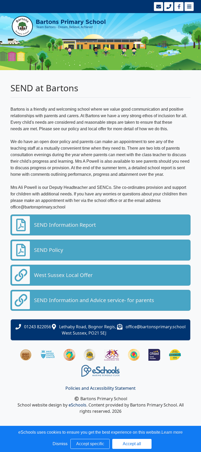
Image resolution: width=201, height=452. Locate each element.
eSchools (77, 405)
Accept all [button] (132, 444)
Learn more (172, 432)
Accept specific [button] (90, 444)
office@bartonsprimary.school (156, 327)
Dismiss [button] (60, 444)
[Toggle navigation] (188, 6)
